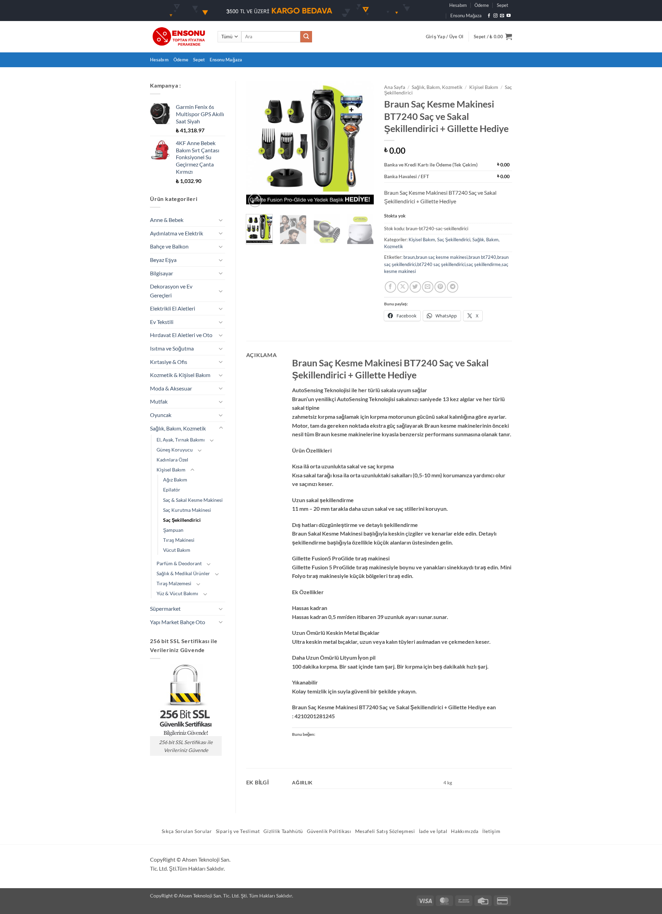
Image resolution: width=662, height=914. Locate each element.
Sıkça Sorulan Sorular (187, 831)
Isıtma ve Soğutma (172, 348)
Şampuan (173, 530)
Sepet (502, 5)
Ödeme (481, 5)
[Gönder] (306, 37)
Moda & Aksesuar (171, 388)
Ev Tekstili (161, 321)
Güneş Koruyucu (175, 450)
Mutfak (159, 401)
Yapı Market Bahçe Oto (177, 622)
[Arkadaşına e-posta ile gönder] (427, 287)
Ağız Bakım (175, 480)
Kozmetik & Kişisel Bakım (180, 375)
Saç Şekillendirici (182, 520)
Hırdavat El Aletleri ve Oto (181, 335)
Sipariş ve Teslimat (238, 831)
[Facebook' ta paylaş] (390, 287)
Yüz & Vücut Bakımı (177, 593)
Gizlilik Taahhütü (283, 831)
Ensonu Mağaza (466, 15)
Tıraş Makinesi (178, 540)
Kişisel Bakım (171, 470)
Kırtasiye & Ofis (168, 361)
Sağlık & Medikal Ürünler (183, 573)
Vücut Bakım (176, 550)
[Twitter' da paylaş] (415, 287)
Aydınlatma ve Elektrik (176, 233)
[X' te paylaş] (403, 287)
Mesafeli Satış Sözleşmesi (385, 831)
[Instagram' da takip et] (495, 15)
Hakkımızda (465, 831)
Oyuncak (160, 415)
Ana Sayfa (394, 87)
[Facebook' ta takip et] (489, 15)
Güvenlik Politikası (329, 831)
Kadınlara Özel (172, 460)
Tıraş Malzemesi (174, 583)
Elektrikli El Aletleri (172, 308)
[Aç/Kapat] (221, 220)
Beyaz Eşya (163, 259)
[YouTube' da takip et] (508, 15)
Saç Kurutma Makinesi (187, 510)
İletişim (491, 831)
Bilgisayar (161, 273)
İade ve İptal (433, 831)
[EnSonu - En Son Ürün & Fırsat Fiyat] (178, 37)
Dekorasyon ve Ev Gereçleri (171, 290)
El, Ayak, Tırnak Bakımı (181, 440)
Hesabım (458, 5)
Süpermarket (165, 608)
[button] (445, 36)
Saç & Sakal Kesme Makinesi (193, 500)
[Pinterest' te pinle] (440, 287)
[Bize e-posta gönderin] (502, 15)
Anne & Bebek (166, 219)
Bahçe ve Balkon (169, 246)
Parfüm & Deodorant (179, 563)
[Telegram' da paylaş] (452, 287)
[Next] (363, 145)
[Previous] (257, 145)
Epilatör (171, 489)
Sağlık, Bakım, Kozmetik (178, 428)
